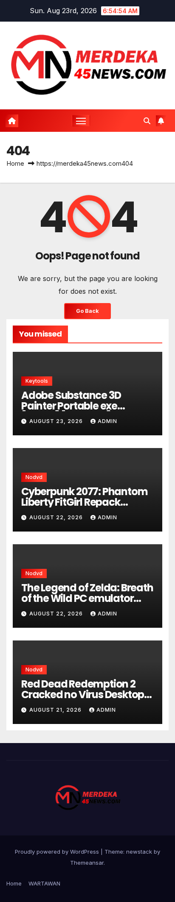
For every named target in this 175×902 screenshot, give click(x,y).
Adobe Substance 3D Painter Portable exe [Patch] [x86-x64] (71, 405)
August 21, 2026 (56, 710)
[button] (147, 121)
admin (107, 421)
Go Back (87, 311)
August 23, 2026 (57, 421)
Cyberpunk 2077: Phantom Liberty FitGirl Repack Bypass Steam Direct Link (84, 502)
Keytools (36, 381)
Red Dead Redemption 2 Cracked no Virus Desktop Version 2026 (82, 694)
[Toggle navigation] (81, 121)
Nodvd (33, 477)
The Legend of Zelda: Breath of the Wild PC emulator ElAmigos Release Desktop (87, 598)
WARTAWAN (44, 883)
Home (15, 163)
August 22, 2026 (57, 517)
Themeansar (87, 862)
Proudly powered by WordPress (58, 851)
